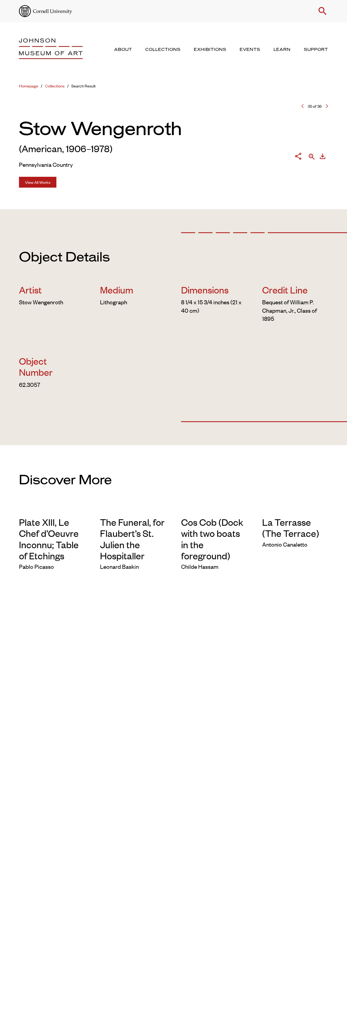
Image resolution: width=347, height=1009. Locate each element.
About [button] (123, 49)
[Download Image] (322, 157)
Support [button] (316, 49)
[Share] (298, 157)
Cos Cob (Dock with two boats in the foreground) (212, 538)
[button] (322, 11)
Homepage (28, 86)
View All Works (37, 182)
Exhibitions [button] (210, 49)
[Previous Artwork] (302, 106)
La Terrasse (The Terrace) (290, 527)
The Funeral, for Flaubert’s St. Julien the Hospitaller (132, 538)
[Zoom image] (312, 157)
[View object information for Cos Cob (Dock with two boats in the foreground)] (214, 508)
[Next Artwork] (327, 106)
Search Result (83, 86)
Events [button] (250, 49)
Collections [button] (163, 49)
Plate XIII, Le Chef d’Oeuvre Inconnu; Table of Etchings (49, 538)
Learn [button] (282, 49)
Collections (55, 86)
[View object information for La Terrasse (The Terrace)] (295, 508)
